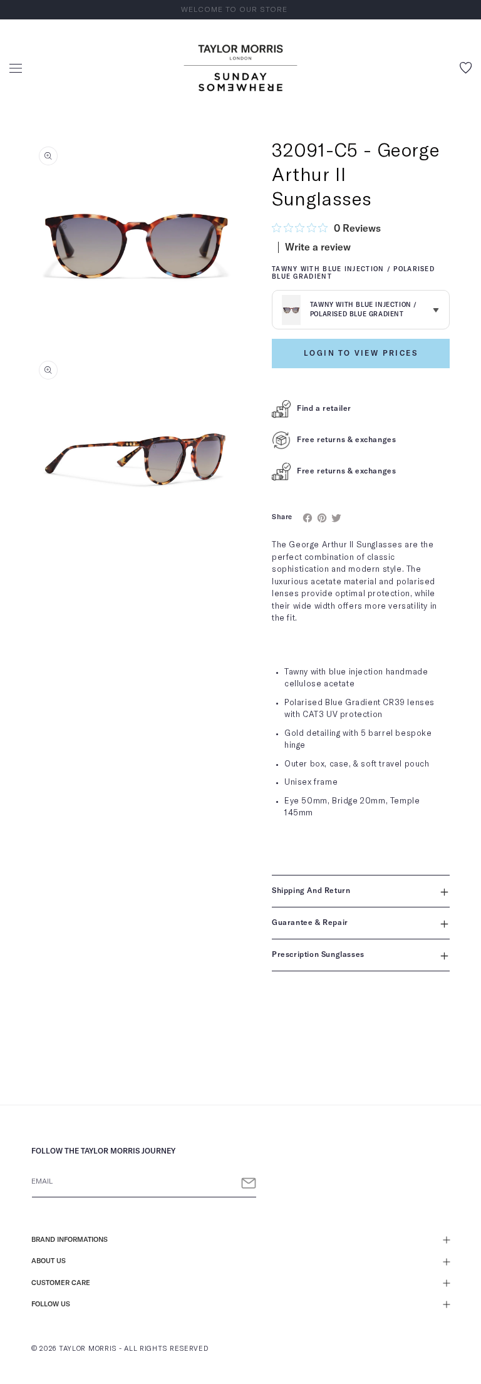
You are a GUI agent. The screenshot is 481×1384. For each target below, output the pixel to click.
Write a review (318, 247)
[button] (15, 68)
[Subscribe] (248, 1183)
